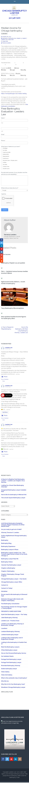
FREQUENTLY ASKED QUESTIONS (11, 611)
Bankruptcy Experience (8, 546)
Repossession (6, 156)
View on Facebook (4, 379)
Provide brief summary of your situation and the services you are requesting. (14, 173)
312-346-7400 (14, 18)
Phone (3, 140)
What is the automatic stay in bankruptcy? (14, 678)
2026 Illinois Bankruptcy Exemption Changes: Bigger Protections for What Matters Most (12, 525)
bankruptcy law (12, 38)
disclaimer (4, 591)
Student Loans (6, 168)
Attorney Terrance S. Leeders (10, 532)
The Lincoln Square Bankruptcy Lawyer (13, 497)
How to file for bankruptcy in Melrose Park (13, 494)
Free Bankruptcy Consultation (10, 603)
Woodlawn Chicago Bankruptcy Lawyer (13, 687)
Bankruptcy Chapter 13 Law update (13, 263)
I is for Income (5, 254)
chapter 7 (24, 38)
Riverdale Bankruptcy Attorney (10, 665)
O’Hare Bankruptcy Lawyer (9, 650)
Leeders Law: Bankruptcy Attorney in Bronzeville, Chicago (12, 624)
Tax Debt (5, 164)
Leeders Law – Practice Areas (10, 620)
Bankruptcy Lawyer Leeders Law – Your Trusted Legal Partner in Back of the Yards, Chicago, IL (14, 554)
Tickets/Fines (6, 166)
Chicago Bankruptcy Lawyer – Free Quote (13, 579)
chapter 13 (19, 38)
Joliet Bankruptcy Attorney (9, 617)
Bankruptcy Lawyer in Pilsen (9, 549)
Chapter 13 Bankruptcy (8, 568)
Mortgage (5, 148)
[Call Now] (3, 395)
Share (3, 381)
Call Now (5, 412)
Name (3, 118)
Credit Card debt (6, 152)
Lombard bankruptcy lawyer (9, 634)
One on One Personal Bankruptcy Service (13, 653)
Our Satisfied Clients (7, 656)
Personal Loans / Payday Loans (10, 160)
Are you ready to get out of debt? (11, 529)
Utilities (4, 162)
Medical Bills (6, 154)
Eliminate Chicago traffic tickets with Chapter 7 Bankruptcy (12, 599)
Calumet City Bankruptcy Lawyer (11, 565)
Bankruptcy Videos (7, 562)
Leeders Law (4, 39)
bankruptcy (5, 38)
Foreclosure (5, 158)
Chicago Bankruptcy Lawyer (14, 12)
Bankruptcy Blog (6, 543)
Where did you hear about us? (10, 188)
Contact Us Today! (6, 588)
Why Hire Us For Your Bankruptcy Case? (13, 684)
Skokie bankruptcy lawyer (9, 668)
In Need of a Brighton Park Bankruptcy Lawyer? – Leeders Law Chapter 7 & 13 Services (13, 480)
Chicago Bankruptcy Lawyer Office (11, 582)
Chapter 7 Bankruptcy (7, 571)
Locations (4, 628)
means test (10, 39)
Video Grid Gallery (6, 675)
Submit (5, 209)
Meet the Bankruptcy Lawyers (10, 647)
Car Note (5, 150)
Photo (5, 376)
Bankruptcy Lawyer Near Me (9, 558)
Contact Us (4, 585)
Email (3, 134)
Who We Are (5, 681)
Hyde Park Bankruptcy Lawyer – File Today (14, 614)
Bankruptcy (4, 540)
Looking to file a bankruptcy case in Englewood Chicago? (12, 638)
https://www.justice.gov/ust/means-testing (14, 93)
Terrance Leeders (6, 43)
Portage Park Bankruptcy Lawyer (11, 659)
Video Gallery (5, 671)
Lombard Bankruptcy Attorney (10, 631)
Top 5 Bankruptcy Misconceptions (12, 308)
